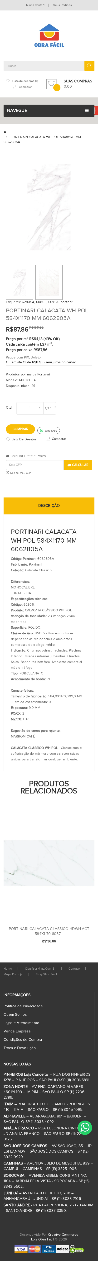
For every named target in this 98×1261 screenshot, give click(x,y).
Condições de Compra (23, 1039)
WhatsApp (50, 430)
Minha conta (34, 5)
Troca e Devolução (20, 1048)
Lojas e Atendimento (21, 1023)
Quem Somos (15, 1014)
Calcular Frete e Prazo (27, 456)
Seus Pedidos (62, 5)
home (8, 969)
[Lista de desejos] (75, 941)
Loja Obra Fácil (42, 1239)
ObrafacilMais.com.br (40, 969)
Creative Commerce (63, 1235)
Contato (74, 969)
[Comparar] (83, 941)
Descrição (49, 505)
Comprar (20, 429)
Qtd (9, 408)
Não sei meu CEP (20, 473)
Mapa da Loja (13, 974)
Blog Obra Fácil (46, 974)
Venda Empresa (17, 1031)
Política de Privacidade (23, 1006)
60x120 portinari (61, 302)
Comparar (59, 439)
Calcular (80, 465)
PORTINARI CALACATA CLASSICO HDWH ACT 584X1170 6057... (49, 931)
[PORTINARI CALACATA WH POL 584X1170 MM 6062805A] (19, 282)
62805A (28, 302)
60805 (41, 302)
